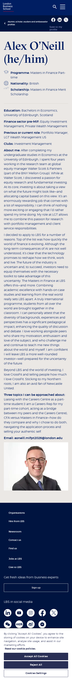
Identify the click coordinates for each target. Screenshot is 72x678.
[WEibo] (31, 624)
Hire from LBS (16, 521)
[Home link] (8, 7)
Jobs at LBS (15, 559)
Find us (13, 548)
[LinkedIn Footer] (8, 613)
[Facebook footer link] (42, 613)
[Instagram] (31, 613)
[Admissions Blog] (42, 624)
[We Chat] (8, 624)
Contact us (15, 540)
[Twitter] (54, 613)
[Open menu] (62, 6)
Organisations (17, 513)
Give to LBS (15, 567)
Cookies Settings (36, 673)
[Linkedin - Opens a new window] (59, 20)
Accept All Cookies (36, 656)
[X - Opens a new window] (66, 20)
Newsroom (15, 532)
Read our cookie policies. (20, 649)
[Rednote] (19, 624)
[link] (36, 587)
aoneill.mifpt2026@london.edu (38, 438)
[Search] (55, 7)
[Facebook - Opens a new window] (53, 20)
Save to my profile (56, 28)
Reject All (36, 665)
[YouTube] (19, 613)
